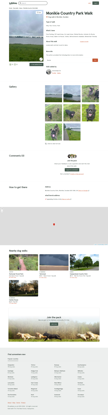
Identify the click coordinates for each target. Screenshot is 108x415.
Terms (18, 402)
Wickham (10, 377)
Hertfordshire (12, 395)
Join (89, 3)
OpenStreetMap (101, 244)
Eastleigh (10, 371)
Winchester (57, 377)
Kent (32, 395)
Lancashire (11, 383)
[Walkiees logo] (13, 3)
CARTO (106, 244)
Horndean (81, 395)
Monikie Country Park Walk (30, 8)
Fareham (80, 383)
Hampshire (11, 365)
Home (10, 8)
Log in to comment (72, 169)
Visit (95, 60)
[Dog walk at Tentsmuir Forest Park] (23, 262)
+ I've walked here (36, 64)
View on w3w (66, 199)
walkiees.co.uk (13, 406)
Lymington (34, 377)
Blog (13, 402)
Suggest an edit (84, 41)
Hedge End (34, 371)
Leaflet (95, 244)
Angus (20, 8)
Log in (95, 3)
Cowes (80, 377)
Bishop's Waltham (59, 371)
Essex (79, 389)
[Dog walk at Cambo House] (23, 288)
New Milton (57, 383)
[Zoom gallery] (53, 93)
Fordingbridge (58, 389)
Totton (33, 365)
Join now (54, 324)
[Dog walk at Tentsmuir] (54, 262)
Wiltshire (80, 371)
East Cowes (34, 383)
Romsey (56, 365)
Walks (59, 73)
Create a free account (77, 174)
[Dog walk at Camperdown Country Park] (84, 262)
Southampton (82, 365)
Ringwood (34, 389)
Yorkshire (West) (13, 389)
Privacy (23, 402)
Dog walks (15, 8)
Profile (54, 73)
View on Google (83, 190)
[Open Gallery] (41, 59)
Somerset (57, 395)
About (9, 402)
